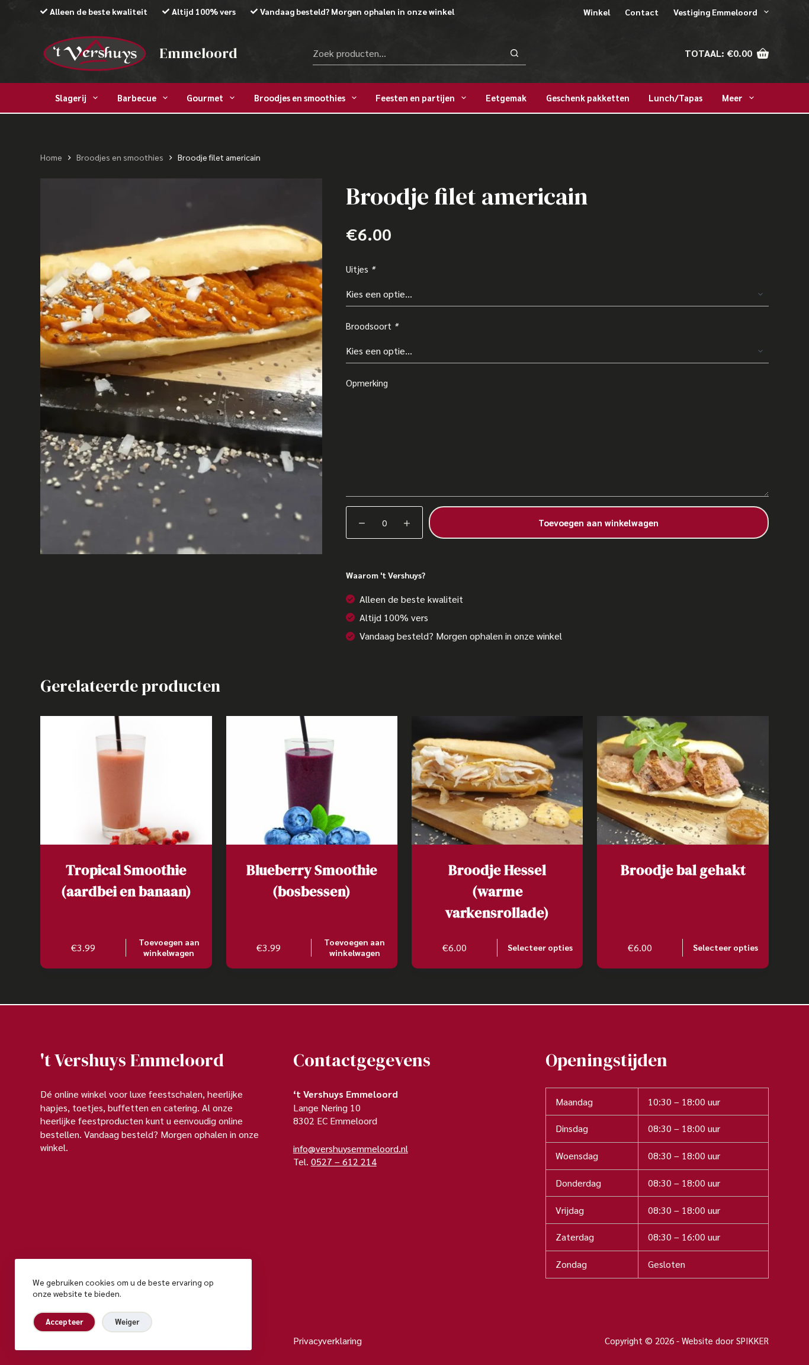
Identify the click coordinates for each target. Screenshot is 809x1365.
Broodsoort (372, 325)
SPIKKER (752, 1340)
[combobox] (408, 53)
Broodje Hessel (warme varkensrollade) (497, 891)
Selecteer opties (540, 947)
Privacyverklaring (327, 1341)
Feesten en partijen (415, 97)
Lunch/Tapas (675, 97)
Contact (642, 12)
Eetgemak (506, 97)
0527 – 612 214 (344, 1161)
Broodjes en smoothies (299, 97)
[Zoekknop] (514, 53)
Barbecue (136, 97)
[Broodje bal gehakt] (682, 780)
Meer (732, 97)
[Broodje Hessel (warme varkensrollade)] (497, 780)
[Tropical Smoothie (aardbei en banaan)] (125, 780)
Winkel (596, 12)
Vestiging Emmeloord (715, 12)
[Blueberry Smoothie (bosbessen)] (311, 780)
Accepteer (64, 1321)
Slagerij (70, 97)
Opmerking (367, 382)
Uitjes (360, 268)
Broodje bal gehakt (683, 870)
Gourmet (205, 97)
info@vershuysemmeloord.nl (350, 1148)
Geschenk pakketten (588, 97)
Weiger (127, 1321)
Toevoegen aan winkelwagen (598, 522)
